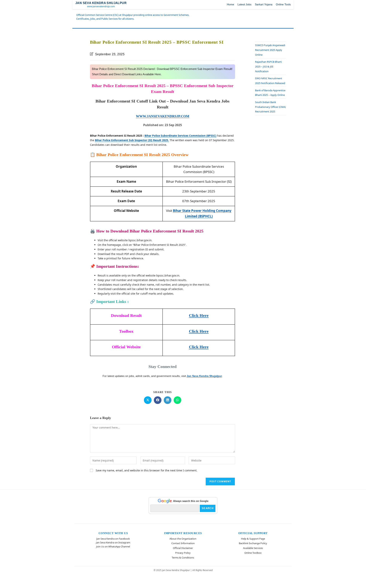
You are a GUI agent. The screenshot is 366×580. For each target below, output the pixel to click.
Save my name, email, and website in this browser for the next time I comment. (146, 470)
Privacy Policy (183, 552)
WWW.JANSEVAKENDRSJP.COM (162, 116)
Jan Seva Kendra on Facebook (113, 538)
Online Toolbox (253, 552)
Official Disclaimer (183, 548)
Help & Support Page (253, 538)
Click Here (199, 315)
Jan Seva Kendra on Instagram (113, 542)
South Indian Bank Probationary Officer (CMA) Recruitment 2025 (270, 106)
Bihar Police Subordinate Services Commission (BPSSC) (180, 135)
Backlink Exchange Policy (253, 543)
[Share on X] (148, 400)
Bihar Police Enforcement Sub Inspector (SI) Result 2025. (132, 140)
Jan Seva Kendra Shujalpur (204, 375)
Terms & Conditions (183, 557)
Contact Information (183, 543)
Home (230, 4)
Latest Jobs (244, 4)
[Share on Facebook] (157, 400)
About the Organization (182, 538)
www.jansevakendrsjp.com (101, 6)
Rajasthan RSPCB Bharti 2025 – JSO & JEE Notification (268, 66)
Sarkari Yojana (263, 4)
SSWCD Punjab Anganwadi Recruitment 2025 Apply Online (270, 49)
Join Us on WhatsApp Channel (113, 546)
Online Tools (283, 4)
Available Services (253, 548)
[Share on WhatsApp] (177, 400)
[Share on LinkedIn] (167, 400)
